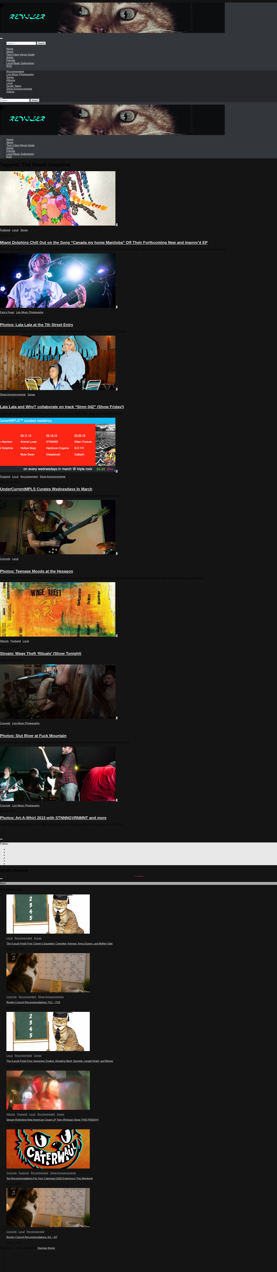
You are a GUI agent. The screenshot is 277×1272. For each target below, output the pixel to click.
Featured (5, 230)
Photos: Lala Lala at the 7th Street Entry (36, 325)
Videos (10, 91)
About (9, 51)
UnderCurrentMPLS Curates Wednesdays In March (46, 489)
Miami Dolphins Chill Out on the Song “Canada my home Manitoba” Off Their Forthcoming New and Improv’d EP (104, 242)
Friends (10, 60)
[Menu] (1, 38)
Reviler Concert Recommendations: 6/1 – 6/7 (31, 1237)
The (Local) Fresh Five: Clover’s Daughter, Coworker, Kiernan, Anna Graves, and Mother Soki (59, 943)
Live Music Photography (20, 74)
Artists (9, 57)
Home (9, 49)
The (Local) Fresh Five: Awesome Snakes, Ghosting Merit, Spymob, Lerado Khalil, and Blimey (59, 1061)
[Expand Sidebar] (1, 839)
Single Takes (13, 86)
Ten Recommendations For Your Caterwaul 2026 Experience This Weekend (49, 1178)
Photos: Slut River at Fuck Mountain (33, 736)
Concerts (5, 559)
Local (9, 83)
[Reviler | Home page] (112, 32)
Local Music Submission (20, 63)
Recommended (15, 71)
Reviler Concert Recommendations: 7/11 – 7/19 (33, 1002)
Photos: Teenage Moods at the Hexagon (36, 571)
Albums (10, 80)
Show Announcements (19, 89)
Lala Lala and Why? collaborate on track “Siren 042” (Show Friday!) (62, 407)
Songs (10, 77)
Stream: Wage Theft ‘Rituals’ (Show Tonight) (40, 653)
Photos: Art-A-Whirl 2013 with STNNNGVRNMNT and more (53, 818)
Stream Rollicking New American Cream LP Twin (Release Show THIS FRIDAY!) (52, 1119)
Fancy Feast (7, 312)
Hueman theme (46, 1248)
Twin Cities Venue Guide (20, 54)
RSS (9, 66)
